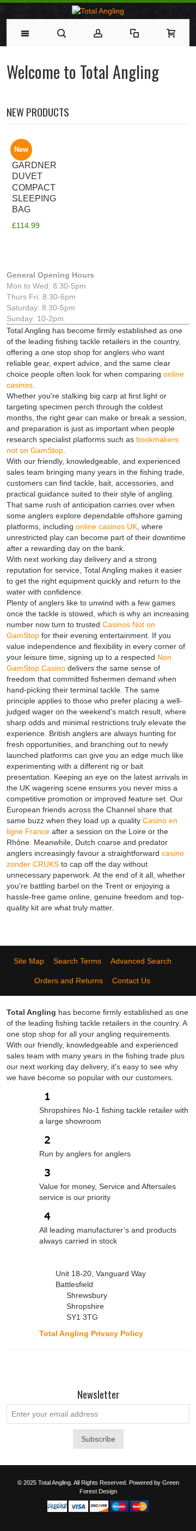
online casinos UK (106, 526)
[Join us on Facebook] (59, 1366)
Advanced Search (141, 961)
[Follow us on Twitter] (78, 1366)
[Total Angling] (98, 10)
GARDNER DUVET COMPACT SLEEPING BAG (34, 186)
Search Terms (77, 961)
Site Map (29, 961)
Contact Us (131, 980)
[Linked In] (137, 1366)
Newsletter (98, 1394)
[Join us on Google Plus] (98, 1366)
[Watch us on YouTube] (117, 1366)
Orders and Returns (68, 980)
